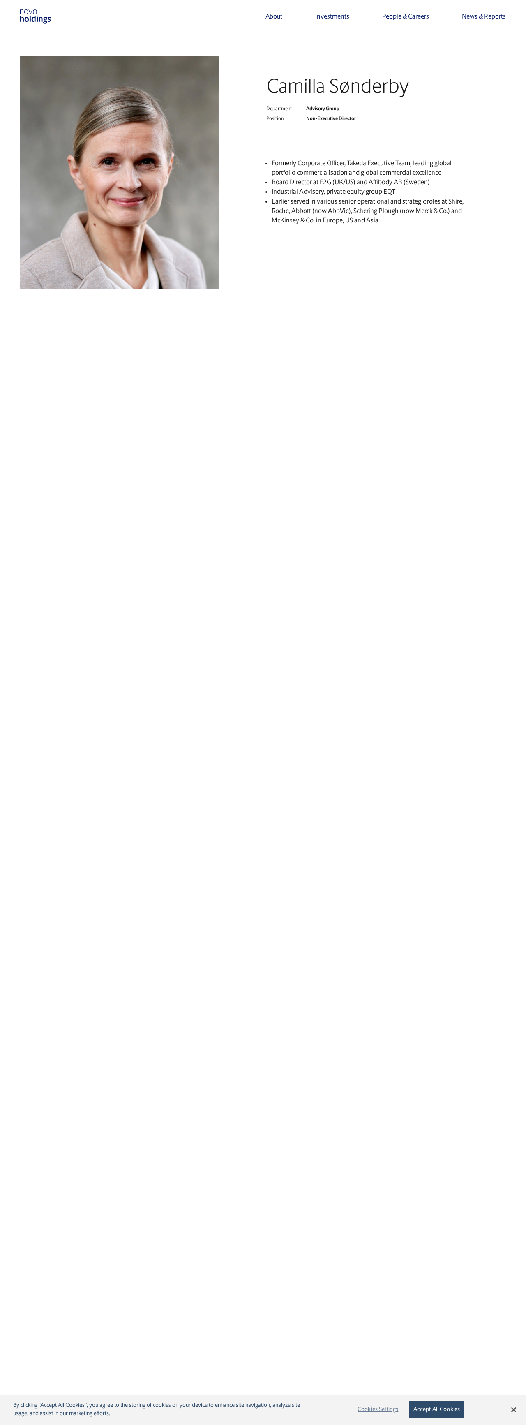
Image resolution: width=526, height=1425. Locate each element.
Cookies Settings (378, 1409)
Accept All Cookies (436, 1409)
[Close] (513, 1409)
